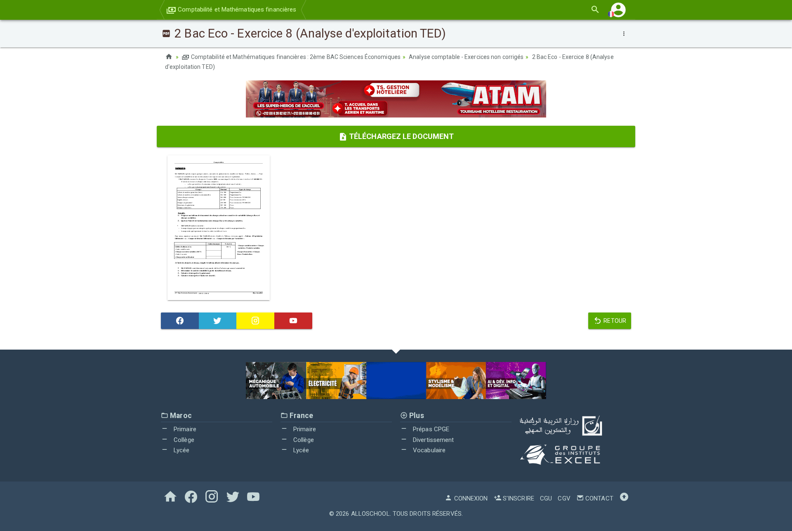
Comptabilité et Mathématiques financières (236, 9)
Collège (183, 440)
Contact (598, 498)
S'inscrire (517, 498)
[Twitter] (218, 320)
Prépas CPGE (430, 429)
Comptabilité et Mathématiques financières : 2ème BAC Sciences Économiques (295, 57)
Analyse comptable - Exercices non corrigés (466, 57)
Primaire (184, 429)
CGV (564, 498)
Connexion (470, 498)
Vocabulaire (428, 450)
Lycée (181, 450)
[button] (618, 9)
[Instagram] (255, 320)
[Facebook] (180, 320)
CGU (546, 498)
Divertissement (432, 440)
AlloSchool (370, 513)
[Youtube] (293, 320)
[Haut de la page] (624, 498)
